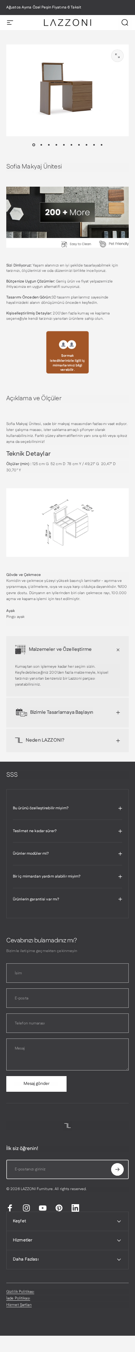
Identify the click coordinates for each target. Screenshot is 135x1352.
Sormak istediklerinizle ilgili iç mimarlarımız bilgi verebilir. (67, 362)
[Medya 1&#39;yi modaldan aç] (117, 55)
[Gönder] (117, 1169)
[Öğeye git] (33, 145)
